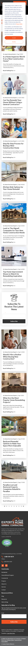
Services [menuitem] (3, 587)
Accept (14, 37)
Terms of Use (18, 640)
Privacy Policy (19, 24)
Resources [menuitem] (4, 599)
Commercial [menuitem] (4, 578)
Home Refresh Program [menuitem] (7, 575)
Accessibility (4, 641)
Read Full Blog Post (6, 32)
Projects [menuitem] (3, 581)
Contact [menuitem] (3, 589)
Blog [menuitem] (2, 596)
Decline (14, 41)
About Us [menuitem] (3, 584)
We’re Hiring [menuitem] (4, 602)
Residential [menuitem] (4, 572)
